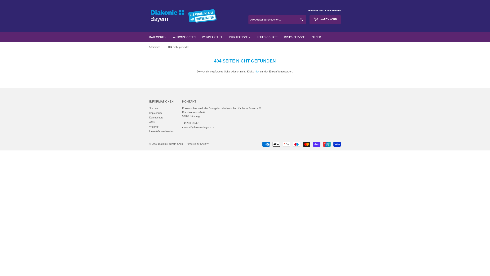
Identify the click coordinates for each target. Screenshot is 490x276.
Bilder (316, 37)
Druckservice (294, 37)
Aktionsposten (184, 37)
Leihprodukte (267, 37)
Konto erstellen (333, 10)
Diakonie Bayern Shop (170, 143)
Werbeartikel (212, 37)
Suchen (153, 108)
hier (257, 71)
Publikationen (239, 37)
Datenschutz (156, 117)
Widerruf (153, 126)
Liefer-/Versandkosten (161, 131)
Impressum (155, 113)
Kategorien (158, 37)
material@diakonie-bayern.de (198, 127)
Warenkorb (328, 19)
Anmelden (313, 10)
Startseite (154, 47)
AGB (152, 122)
